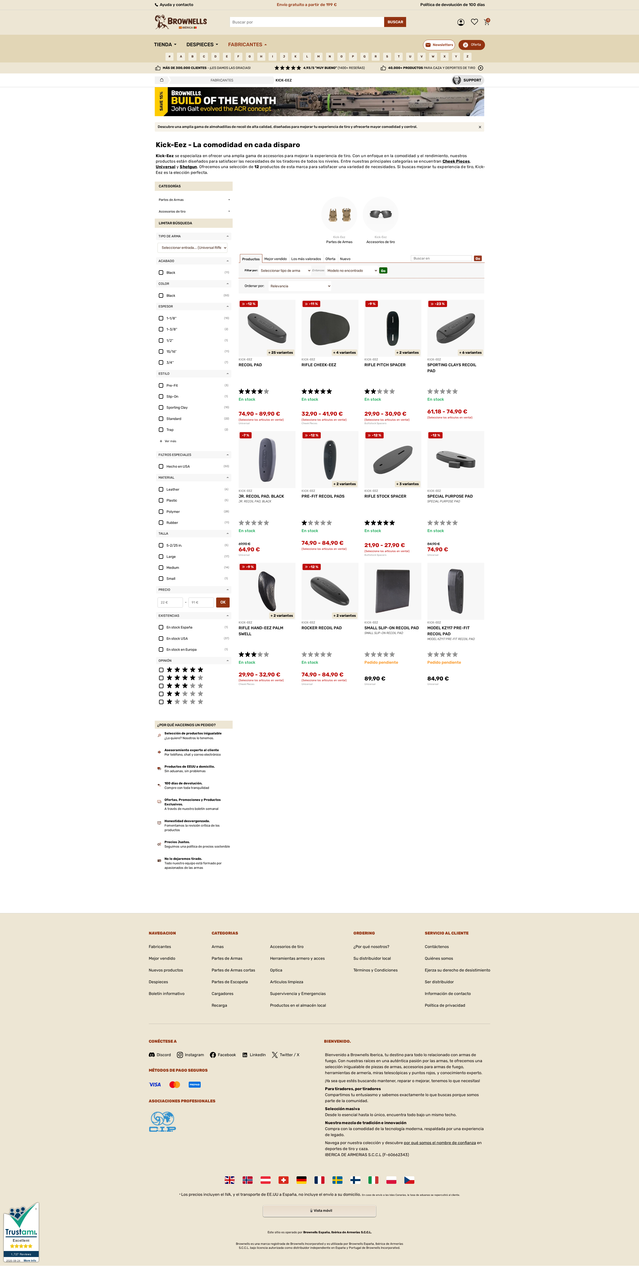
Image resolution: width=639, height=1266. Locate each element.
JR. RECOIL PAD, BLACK (261, 496)
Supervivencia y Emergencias (298, 993)
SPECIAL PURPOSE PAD (450, 496)
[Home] (160, 80)
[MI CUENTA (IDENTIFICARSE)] (462, 22)
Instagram (194, 1054)
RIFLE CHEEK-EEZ (319, 364)
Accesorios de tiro (287, 946)
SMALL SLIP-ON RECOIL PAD (391, 628)
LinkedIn (258, 1054)
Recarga (219, 1005)
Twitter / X (289, 1054)
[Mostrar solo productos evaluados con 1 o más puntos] (193, 701)
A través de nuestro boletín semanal (191, 809)
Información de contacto (448, 993)
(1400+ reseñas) (334, 68)
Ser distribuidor (439, 981)
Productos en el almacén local (298, 1005)
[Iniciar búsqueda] (395, 22)
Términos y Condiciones (375, 970)
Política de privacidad (445, 1005)
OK (223, 602)
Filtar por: (251, 270)
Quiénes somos (439, 958)
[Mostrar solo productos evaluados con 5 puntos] (193, 669)
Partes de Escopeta (230, 981)
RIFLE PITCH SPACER (385, 364)
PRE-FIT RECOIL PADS (323, 496)
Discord (164, 1054)
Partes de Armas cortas (233, 970)
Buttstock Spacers (375, 423)
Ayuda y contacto (176, 4)
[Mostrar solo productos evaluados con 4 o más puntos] (193, 677)
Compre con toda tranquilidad (186, 788)
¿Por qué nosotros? (371, 946)
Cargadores (222, 993)
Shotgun (188, 166)
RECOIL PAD (250, 364)
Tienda (163, 44)
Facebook (227, 1054)
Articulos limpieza (286, 981)
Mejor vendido (162, 958)
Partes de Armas (227, 958)
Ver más (170, 441)
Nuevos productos (166, 970)
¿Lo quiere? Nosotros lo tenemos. (189, 738)
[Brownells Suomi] (355, 1180)
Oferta (476, 44)
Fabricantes (245, 44)
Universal (165, 166)
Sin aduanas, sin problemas (185, 771)
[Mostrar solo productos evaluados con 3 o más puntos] (193, 685)
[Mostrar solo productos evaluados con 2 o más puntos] (193, 693)
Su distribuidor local (372, 958)
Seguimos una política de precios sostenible (197, 846)
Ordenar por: (254, 286)
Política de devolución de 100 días (452, 4)
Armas (218, 946)
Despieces (200, 44)
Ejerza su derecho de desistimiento (457, 970)
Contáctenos (437, 946)
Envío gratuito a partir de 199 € (307, 4)
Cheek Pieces (456, 161)
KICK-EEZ (245, 359)
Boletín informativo (166, 993)
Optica (276, 970)
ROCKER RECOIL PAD (322, 628)
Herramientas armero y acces (297, 958)
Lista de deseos (476, 22)
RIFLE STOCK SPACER (385, 496)
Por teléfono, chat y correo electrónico (192, 754)
